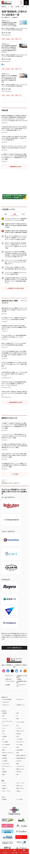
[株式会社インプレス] (14, 811)
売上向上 (19, 733)
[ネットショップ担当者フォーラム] (14, 661)
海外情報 (17, 6)
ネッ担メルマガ (6, 702)
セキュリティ (19, 761)
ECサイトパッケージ (7, 766)
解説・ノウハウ (20, 785)
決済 (4, 769)
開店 (18, 763)
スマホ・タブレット (20, 741)
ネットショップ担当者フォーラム (6, 2)
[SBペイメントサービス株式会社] (11, 520)
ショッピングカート (20, 766)
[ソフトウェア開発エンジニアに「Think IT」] (21, 821)
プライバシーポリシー (10, 681)
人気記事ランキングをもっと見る (15, 288)
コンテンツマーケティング (7, 722)
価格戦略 (5, 755)
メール (4, 728)
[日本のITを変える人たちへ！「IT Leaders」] (21, 832)
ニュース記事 (19, 799)
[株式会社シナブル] (10, 623)
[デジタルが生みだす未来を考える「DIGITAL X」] (21, 843)
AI (17, 716)
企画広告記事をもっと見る (15, 402)
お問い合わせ (9, 679)
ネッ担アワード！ (20, 699)
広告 (4, 731)
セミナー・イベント (20, 783)
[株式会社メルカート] (10, 599)
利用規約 (19, 679)
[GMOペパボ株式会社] (11, 568)
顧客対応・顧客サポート (22, 755)
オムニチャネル (6, 763)
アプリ (4, 733)
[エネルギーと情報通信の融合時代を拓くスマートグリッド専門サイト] (7, 838)
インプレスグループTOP (21, 685)
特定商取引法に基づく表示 (21, 682)
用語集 (3, 481)
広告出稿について (20, 704)
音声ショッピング (20, 731)
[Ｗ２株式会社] (10, 611)
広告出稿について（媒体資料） (21, 676)
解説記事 (5, 799)
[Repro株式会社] (10, 587)
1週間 (14, 214)
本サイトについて (9, 675)
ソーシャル (19, 728)
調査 (4, 774)
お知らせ (4, 785)
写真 (18, 747)
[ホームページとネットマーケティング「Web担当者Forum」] (7, 826)
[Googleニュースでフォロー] (20, 670)
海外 (12, 6)
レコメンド (5, 747)
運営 (18, 752)
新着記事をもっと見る (15, 166)
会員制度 (5, 736)
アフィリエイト (6, 725)
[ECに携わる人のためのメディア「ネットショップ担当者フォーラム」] (21, 838)
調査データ (5, 788)
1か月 (23, 214)
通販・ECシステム (20, 769)
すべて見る (15, 474)
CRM (18, 736)
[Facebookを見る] (7, 670)
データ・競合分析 (6, 744)
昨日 (6, 214)
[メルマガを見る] (3, 670)
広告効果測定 (20, 750)
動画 (4, 750)
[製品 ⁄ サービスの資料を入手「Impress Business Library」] (7, 843)
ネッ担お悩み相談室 (7, 699)
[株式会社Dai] (11, 554)
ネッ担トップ (4, 480)
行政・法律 (19, 771)
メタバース (5, 718)
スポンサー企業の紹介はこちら (14, 647)
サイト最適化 (5, 741)
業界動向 (5, 771)
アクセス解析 (19, 739)
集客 (18, 718)
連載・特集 (4, 6)
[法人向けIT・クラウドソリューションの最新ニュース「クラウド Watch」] (7, 832)
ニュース (4, 783)
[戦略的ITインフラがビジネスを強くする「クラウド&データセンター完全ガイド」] (7, 821)
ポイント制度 (19, 744)
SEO (18, 725)
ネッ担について (6, 704)
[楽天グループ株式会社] (11, 506)
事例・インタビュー (21, 788)
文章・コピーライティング (8, 752)
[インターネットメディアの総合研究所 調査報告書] (21, 826)
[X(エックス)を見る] (12, 670)
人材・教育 (5, 761)
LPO (3, 739)
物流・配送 (5, 758)
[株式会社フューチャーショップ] (11, 540)
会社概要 (8, 684)
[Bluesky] (16, 670)
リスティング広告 (20, 722)
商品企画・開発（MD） (21, 758)
